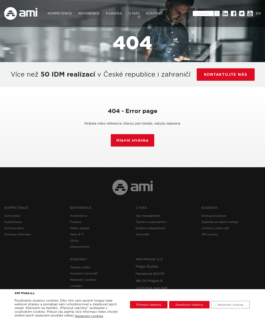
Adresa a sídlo (80, 267)
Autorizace (12, 215)
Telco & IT (77, 234)
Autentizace (13, 222)
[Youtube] (250, 13)
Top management (148, 215)
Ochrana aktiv (14, 228)
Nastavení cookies (83, 279)
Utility (74, 240)
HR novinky (209, 234)
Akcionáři (142, 234)
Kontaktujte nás (225, 74)
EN (258, 13)
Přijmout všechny (148, 304)
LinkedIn (76, 286)
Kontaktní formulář (84, 273)
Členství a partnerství (151, 222)
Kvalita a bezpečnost (150, 228)
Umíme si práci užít (215, 228)
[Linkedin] (225, 13)
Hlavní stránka (132, 140)
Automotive (78, 215)
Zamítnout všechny (189, 304)
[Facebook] (233, 13)
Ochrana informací (17, 234)
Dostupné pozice (213, 215)
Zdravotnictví (80, 246)
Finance (75, 222)
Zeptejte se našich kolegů (219, 222)
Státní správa (79, 228)
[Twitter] (242, 13)
